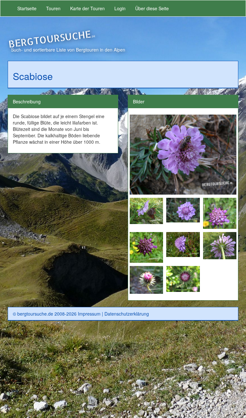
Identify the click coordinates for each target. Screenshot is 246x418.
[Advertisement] (123, 372)
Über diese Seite (152, 8)
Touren (53, 8)
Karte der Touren (87, 8)
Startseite (27, 8)
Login (120, 8)
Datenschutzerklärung (126, 313)
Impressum (89, 313)
